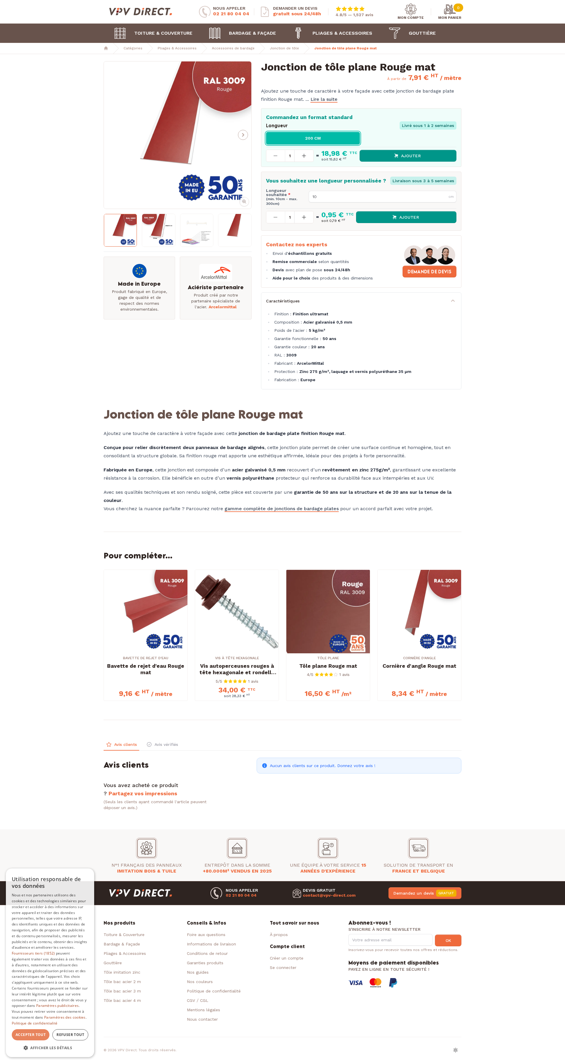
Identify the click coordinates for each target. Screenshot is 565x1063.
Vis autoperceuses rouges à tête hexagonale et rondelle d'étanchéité (237, 669)
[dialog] (50, 962)
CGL (204, 1000)
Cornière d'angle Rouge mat (419, 666)
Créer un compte (286, 958)
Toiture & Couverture (163, 33)
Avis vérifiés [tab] (166, 744)
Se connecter (283, 967)
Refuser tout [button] (70, 1034)
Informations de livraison (211, 944)
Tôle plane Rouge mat (328, 666)
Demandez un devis (423, 893)
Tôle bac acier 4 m (122, 1000)
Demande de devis (429, 271)
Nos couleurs (200, 981)
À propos (279, 934)
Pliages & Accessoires (342, 33)
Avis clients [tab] (125, 744)
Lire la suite (324, 99)
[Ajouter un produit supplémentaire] (303, 156)
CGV (192, 1000)
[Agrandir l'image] (177, 135)
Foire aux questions (206, 934)
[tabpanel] (282, 781)
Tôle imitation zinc (122, 972)
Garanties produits (205, 962)
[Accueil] (106, 48)
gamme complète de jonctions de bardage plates (282, 508)
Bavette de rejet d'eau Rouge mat (145, 669)
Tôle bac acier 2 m (122, 981)
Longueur (277, 125)
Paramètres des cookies (65, 1017)
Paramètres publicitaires (57, 1005)
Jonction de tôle (284, 48)
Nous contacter (202, 1019)
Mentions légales (203, 1009)
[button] (109, 135)
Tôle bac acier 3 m (122, 991)
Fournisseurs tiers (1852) (33, 953)
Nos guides (198, 972)
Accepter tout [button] (31, 1034)
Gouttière (422, 33)
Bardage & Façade (252, 33)
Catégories (133, 48)
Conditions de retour (207, 953)
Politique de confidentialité (214, 991)
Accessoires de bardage (233, 48)
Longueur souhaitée (281, 197)
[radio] (313, 138)
